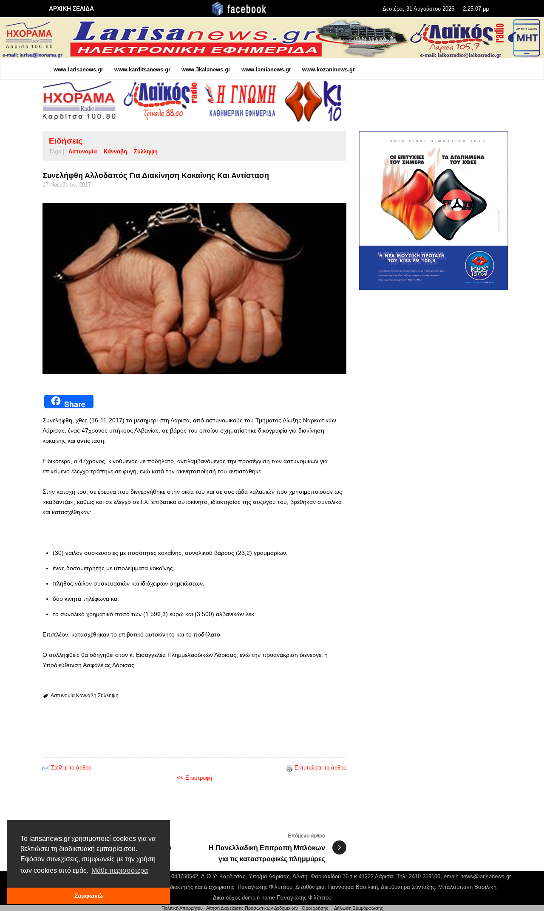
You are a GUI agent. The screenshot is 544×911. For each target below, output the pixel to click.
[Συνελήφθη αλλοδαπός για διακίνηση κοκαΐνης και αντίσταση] (194, 288)
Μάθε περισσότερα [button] (119, 870)
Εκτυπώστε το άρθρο (320, 767)
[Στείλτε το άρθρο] (45, 767)
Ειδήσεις (65, 140)
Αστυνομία (82, 151)
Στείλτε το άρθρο (71, 767)
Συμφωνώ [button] (88, 895)
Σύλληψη (146, 151)
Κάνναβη (115, 151)
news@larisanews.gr (485, 876)
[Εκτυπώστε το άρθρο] (289, 767)
